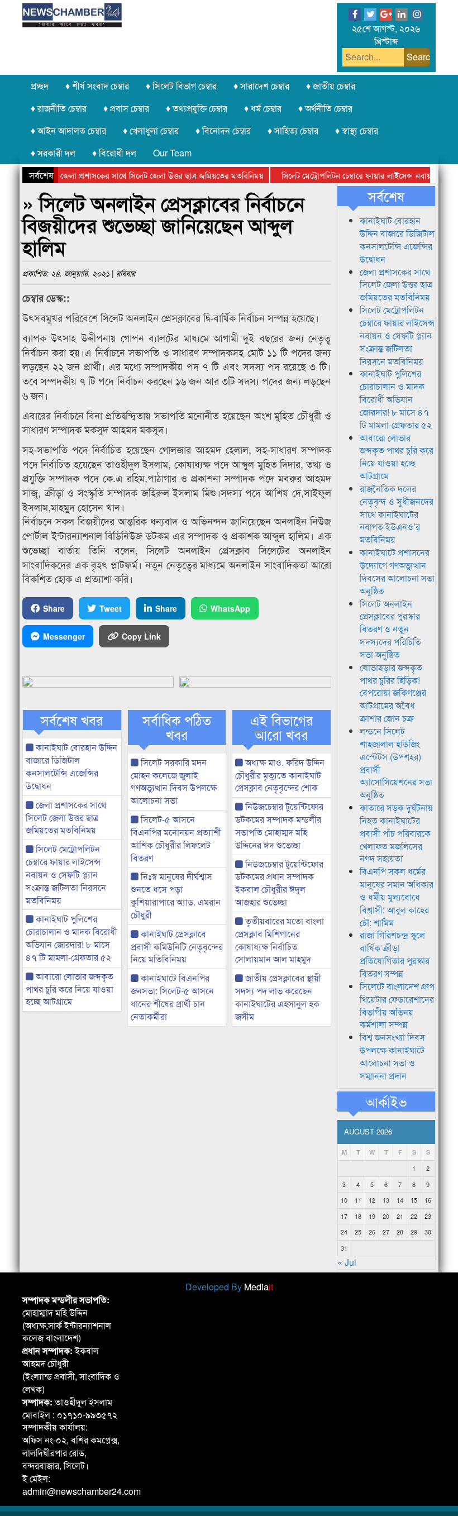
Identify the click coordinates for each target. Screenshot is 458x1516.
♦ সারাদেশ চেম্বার (261, 85)
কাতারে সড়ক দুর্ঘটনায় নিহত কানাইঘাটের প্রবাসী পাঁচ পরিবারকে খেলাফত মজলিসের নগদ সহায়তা (396, 833)
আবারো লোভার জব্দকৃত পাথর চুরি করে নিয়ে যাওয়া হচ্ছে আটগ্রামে (69, 989)
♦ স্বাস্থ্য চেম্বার (356, 130)
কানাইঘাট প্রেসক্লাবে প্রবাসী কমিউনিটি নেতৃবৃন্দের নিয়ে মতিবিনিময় (177, 946)
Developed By (229, 1286)
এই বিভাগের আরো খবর (281, 727)
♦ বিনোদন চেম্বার (223, 130)
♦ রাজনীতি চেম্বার (59, 108)
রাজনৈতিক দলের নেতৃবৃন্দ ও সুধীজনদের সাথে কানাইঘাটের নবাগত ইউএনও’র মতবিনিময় (396, 514)
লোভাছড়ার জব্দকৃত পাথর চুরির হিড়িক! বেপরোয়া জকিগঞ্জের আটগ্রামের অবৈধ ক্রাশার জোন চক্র (393, 692)
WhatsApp (230, 608)
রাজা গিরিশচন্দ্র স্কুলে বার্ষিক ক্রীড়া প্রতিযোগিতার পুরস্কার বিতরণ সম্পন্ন (395, 954)
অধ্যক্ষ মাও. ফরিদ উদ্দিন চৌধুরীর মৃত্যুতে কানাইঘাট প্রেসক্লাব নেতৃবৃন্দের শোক (280, 775)
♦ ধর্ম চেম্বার (263, 108)
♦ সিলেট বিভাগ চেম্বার (181, 85)
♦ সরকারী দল (53, 152)
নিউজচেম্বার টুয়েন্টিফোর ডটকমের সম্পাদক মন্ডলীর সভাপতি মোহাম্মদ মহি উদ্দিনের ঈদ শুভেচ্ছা (279, 825)
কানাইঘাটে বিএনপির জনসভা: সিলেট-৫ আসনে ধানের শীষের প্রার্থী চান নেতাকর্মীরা (172, 997)
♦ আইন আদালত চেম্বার (68, 130)
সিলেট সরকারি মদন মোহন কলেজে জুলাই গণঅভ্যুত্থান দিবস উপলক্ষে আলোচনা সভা (174, 781)
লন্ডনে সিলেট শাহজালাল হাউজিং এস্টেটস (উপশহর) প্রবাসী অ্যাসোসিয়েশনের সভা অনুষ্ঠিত (396, 762)
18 (358, 1216)
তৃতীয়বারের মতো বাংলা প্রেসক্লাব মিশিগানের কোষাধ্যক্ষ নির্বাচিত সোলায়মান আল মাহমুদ (279, 940)
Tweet (110, 608)
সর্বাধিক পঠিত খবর (176, 727)
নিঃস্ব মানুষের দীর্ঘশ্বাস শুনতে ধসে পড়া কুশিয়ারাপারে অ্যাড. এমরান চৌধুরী (176, 895)
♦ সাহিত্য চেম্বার (293, 130)
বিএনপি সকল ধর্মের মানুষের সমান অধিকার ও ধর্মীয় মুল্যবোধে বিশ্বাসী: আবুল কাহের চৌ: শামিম (396, 896)
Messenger (64, 636)
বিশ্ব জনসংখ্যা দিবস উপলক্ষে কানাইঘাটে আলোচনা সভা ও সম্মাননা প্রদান (392, 1056)
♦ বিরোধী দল (114, 152)
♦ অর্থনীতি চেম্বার (325, 108)
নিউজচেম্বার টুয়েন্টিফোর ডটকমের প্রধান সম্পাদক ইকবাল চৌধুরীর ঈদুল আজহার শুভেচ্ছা (279, 883)
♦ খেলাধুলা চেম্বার (151, 130)
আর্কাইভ (386, 1101)
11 (358, 1199)
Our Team (172, 152)
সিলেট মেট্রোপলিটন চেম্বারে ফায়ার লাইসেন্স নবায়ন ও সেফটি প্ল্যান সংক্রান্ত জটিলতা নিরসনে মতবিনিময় (66, 874)
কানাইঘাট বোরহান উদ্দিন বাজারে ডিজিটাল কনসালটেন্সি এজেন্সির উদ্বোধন (71, 766)
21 (400, 1216)
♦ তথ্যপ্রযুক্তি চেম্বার (196, 108)
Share (54, 608)
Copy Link (141, 636)
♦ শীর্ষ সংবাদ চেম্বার (97, 85)
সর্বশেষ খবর (72, 720)
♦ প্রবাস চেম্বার (126, 108)
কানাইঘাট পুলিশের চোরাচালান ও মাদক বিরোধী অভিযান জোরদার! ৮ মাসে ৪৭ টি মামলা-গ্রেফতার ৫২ (71, 938)
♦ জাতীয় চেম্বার (330, 85)
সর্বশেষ (386, 196)
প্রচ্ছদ (40, 85)
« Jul (346, 1262)
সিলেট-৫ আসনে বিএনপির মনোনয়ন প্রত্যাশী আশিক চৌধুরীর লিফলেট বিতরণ (176, 838)
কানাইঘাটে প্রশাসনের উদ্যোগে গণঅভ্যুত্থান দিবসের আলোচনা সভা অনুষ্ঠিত (397, 571)
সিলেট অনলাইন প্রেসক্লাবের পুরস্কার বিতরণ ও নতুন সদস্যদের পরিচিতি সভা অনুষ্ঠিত (390, 629)
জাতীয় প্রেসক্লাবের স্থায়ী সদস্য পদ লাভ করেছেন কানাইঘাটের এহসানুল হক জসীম (278, 997)
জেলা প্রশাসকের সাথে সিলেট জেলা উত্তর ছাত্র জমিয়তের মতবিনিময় (144, 175)
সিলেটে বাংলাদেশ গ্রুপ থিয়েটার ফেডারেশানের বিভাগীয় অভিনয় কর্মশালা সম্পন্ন (397, 1005)
